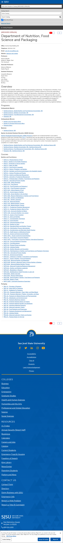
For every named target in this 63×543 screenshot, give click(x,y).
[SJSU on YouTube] (43, 348)
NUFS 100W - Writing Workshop (12, 182)
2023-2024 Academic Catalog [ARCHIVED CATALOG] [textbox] (16, 6)
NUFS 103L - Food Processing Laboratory (15, 188)
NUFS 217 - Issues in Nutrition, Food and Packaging (17, 258)
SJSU (6, 2)
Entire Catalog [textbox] (5, 13)
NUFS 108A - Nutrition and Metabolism (14, 197)
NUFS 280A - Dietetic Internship (12, 273)
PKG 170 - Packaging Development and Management (17, 311)
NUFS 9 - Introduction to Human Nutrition (14, 163)
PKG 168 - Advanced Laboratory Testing (14, 307)
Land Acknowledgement (31, 367)
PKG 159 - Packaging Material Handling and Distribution (18, 303)
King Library (6, 462)
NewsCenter (6, 466)
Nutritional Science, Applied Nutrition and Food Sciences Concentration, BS (23, 111)
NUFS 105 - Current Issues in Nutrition (14, 192)
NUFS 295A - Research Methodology (13, 275)
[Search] (60, 17)
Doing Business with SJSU (12, 492)
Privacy (31, 371)
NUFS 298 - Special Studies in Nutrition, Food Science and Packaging (22, 277)
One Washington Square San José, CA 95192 (11, 523)
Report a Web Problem (11, 500)
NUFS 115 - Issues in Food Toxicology (14, 215)
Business (5, 383)
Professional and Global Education (15, 408)
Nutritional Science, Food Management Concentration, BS (19, 114)
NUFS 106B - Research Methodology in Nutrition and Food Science (21, 196)
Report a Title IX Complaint (12, 505)
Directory (5, 488)
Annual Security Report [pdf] (13, 430)
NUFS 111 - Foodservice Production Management (17, 207)
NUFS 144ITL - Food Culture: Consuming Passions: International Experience (23, 239)
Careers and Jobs (8, 442)
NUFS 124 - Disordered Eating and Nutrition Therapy (17, 226)
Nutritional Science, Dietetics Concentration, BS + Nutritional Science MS (22, 147)
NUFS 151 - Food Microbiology (12, 243)
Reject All (55, 539)
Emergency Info (8, 496)
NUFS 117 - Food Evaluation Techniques (14, 218)
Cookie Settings (6, 539)
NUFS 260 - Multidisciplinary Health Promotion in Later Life (19, 272)
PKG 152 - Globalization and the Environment (15, 298)
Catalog (4, 446)
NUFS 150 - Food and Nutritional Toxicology (15, 241)
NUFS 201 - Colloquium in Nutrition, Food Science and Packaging (21, 256)
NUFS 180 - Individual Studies (11, 247)
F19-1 (23, 137)
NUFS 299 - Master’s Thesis (11, 279)
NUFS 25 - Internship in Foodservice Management (17, 177)
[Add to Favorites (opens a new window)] (54, 33)
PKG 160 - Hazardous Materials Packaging (15, 305)
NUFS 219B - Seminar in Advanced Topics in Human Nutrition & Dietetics (22, 262)
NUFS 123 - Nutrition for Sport (11, 224)
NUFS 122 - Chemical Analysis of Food (14, 222)
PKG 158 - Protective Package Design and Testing (17, 301)
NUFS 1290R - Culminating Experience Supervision (17, 281)
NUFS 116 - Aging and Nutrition (12, 217)
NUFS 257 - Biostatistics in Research (13, 270)
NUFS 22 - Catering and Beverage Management (16, 175)
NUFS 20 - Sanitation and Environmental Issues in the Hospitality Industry (23, 171)
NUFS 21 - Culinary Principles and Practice (15, 173)
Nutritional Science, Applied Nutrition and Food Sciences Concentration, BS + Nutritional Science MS (30, 145)
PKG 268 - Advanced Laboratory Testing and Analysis (17, 315)
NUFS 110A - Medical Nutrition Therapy (14, 203)
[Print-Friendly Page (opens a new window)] (58, 33)
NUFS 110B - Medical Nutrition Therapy (14, 205)
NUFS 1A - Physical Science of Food (13, 160)
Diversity (31, 364)
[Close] (60, 533)
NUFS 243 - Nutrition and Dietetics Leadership (16, 268)
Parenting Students (9, 470)
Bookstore (5, 434)
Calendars (5, 438)
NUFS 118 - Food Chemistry (11, 220)
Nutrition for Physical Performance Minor (14, 123)
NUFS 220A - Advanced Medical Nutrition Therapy (17, 264)
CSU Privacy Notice (11, 536)
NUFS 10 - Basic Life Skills (10, 165)
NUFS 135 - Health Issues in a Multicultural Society (17, 232)
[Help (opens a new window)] (61, 33)
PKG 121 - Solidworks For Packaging (13, 290)
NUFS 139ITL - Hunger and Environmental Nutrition (17, 235)
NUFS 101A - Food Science (11, 184)
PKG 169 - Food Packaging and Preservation (15, 309)
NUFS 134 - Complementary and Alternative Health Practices (19, 230)
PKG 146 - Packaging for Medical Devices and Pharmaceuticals (20, 296)
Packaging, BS (7, 116)
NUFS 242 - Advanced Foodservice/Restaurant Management (19, 266)
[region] (31, 536)
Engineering (6, 391)
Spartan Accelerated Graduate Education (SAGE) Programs (16, 135)
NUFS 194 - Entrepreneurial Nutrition (13, 255)
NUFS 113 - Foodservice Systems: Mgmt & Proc (16, 209)
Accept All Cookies (43, 539)
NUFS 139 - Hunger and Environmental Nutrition (16, 234)
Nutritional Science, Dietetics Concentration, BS (16, 112)
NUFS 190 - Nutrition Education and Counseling (16, 249)
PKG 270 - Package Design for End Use (14, 317)
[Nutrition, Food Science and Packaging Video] (50, 33)
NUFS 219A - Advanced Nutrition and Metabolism (16, 260)
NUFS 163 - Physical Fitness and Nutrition (14, 245)
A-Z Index (5, 426)
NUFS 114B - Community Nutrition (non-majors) (16, 213)
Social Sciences (7, 416)
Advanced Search (5, 23)
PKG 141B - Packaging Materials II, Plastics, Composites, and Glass (21, 294)
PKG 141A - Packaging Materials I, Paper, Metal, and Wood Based (21, 292)
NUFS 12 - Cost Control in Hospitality (13, 167)
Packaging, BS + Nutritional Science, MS (14, 151)
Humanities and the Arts (11, 404)
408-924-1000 (8, 527)
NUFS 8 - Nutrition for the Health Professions (15, 161)
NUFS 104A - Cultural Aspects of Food (14, 190)
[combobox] (31, 6)
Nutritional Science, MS (10, 130)
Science (4, 412)
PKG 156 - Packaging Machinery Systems (14, 300)
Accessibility (31, 354)
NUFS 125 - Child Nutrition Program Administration (17, 228)
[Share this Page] (56, 33)
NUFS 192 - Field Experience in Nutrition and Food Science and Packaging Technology (26, 251)
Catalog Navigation (8, 27)
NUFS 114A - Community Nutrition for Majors (15, 211)
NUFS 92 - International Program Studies (14, 180)
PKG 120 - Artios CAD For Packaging (13, 288)
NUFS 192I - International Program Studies (15, 253)
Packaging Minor (8, 125)
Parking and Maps (8, 474)
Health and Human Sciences (13, 400)
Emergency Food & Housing (13, 454)
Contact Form (7, 484)
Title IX (31, 361)
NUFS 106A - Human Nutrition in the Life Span (16, 194)
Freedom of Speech (9, 458)
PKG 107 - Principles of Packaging (12, 286)
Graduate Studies (8, 395)
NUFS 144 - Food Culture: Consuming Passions (16, 237)
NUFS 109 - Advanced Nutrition (12, 201)
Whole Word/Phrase (8, 20)
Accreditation (31, 357)
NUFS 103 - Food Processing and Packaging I (16, 186)
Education (5, 387)
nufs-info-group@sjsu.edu (11, 51)
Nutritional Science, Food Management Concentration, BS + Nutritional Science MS (25, 149)
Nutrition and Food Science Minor (12, 121)
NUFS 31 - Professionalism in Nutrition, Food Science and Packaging (21, 178)
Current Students (8, 450)
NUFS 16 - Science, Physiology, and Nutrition (15, 169)
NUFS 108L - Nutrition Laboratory (12, 199)
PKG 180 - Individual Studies (11, 313)
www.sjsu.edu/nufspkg (12, 53)
